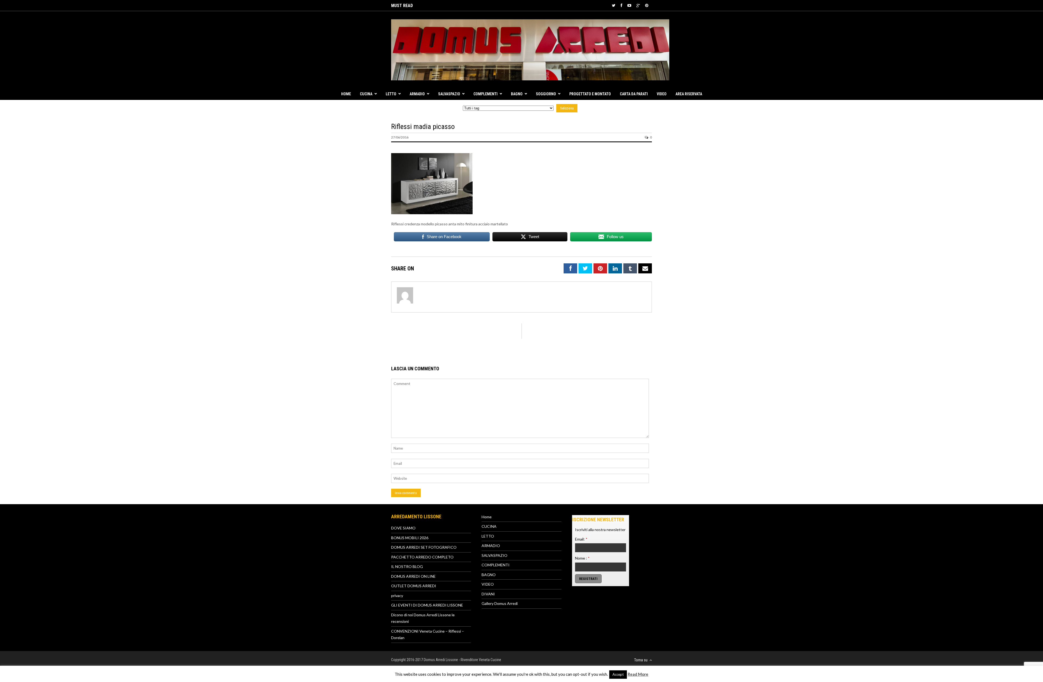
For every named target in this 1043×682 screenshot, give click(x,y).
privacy (397, 595)
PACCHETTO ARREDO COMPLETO (422, 557)
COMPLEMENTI (485, 94)
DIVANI (488, 594)
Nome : (582, 558)
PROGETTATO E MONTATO (590, 94)
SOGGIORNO (546, 94)
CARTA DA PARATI (634, 94)
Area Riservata (689, 94)
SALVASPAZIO (449, 94)
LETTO (391, 94)
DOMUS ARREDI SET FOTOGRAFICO (424, 547)
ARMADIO (417, 94)
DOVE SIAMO (403, 528)
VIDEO (662, 94)
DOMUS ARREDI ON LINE (413, 576)
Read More (638, 674)
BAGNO (517, 94)
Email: (581, 539)
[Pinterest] (646, 5)
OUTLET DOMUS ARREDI (413, 585)
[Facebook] (621, 5)
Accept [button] (618, 674)
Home (346, 94)
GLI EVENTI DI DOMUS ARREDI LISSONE (427, 605)
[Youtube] (629, 5)
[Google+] (638, 5)
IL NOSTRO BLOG (407, 566)
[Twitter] (613, 5)
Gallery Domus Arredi (500, 603)
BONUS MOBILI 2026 (409, 537)
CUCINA (366, 94)
